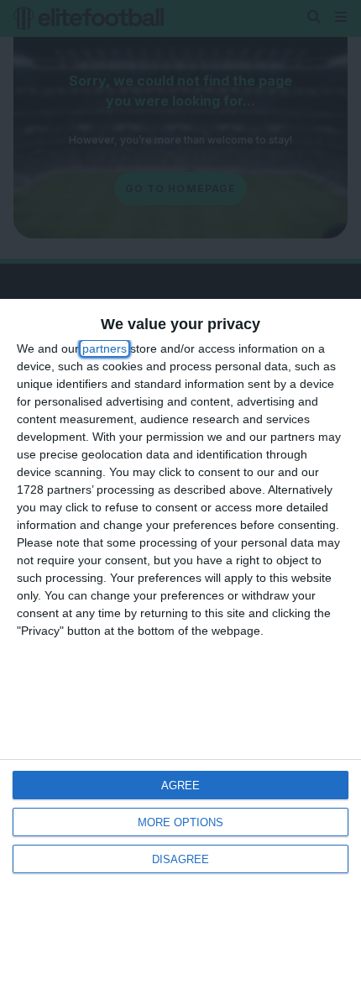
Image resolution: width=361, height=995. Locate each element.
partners (104, 348)
